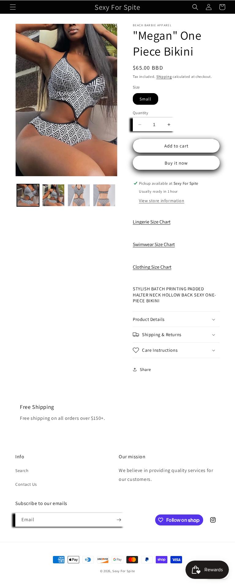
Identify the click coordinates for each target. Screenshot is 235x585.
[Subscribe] (118, 520)
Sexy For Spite (123, 571)
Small (145, 99)
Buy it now (176, 163)
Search (22, 470)
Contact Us (26, 484)
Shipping (164, 76)
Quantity (140, 112)
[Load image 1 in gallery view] (28, 195)
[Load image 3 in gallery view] (79, 195)
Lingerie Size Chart (151, 222)
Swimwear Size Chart (154, 244)
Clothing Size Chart (152, 267)
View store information (161, 200)
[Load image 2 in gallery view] (53, 195)
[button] (13, 7)
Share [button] (145, 369)
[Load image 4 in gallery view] (104, 195)
